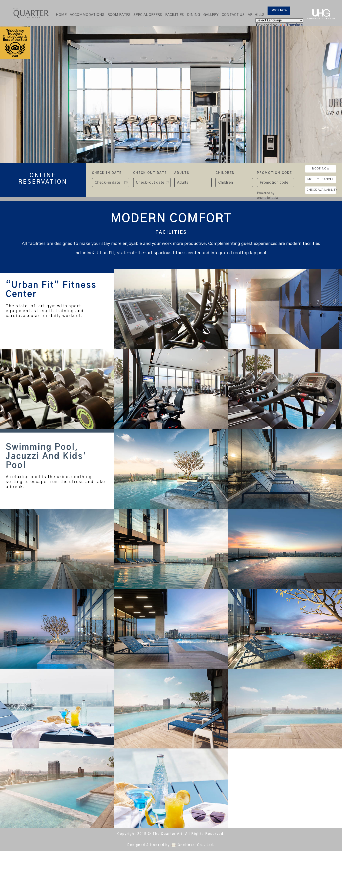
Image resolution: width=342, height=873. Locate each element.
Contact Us (233, 15)
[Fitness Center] (171, 309)
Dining (193, 15)
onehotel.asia (268, 198)
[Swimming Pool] (171, 469)
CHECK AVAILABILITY (321, 189)
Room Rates (118, 15)
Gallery (210, 15)
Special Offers (148, 15)
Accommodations (87, 15)
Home (61, 15)
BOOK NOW (279, 10)
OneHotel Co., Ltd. (196, 845)
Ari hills (256, 15)
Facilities (174, 15)
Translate (294, 25)
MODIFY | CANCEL (320, 179)
